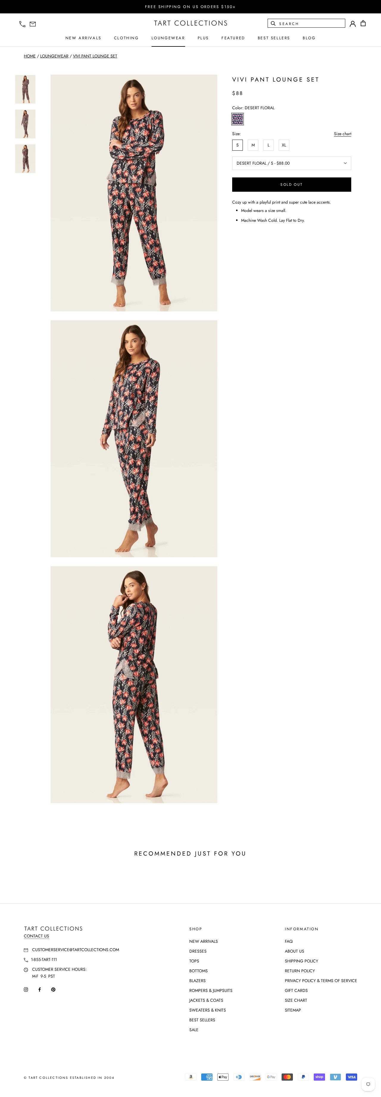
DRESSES (198, 951)
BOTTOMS (198, 971)
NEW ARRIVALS (83, 38)
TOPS (194, 961)
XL (284, 145)
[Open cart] (363, 23)
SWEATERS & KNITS (207, 1010)
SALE (194, 1030)
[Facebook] (40, 989)
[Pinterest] (53, 989)
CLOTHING (126, 38)
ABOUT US (294, 951)
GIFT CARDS (296, 990)
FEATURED (233, 38)
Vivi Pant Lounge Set (95, 56)
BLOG (309, 38)
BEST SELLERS (274, 38)
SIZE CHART (296, 1000)
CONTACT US (36, 936)
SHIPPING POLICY (301, 961)
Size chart (342, 134)
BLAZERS (197, 981)
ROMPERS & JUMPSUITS (210, 990)
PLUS (203, 38)
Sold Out (291, 184)
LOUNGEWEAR (168, 38)
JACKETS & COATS (206, 1000)
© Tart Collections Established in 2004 (69, 1077)
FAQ (289, 941)
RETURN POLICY (300, 971)
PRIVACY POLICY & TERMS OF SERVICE (321, 981)
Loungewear (54, 56)
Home (30, 56)
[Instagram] (26, 989)
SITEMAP (293, 1010)
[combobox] (312, 23)
